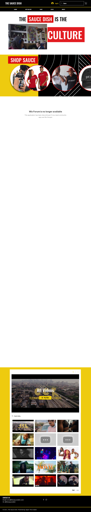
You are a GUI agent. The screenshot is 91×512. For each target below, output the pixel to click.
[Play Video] (23, 426)
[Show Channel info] (77, 372)
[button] (86, 3)
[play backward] (23, 78)
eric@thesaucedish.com (15, 500)
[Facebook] (44, 500)
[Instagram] (46, 500)
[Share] (73, 372)
